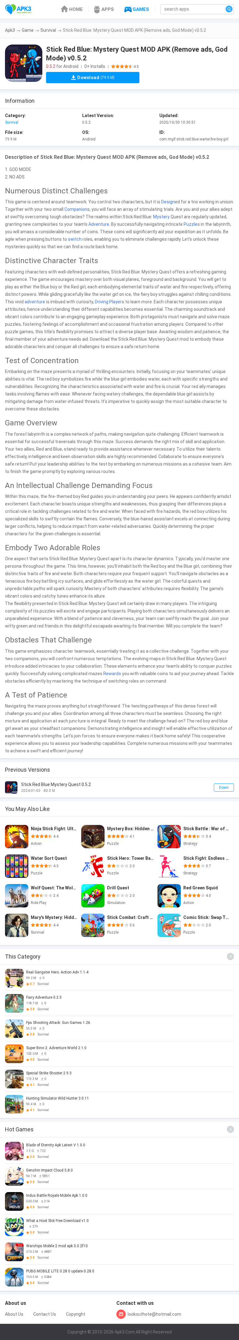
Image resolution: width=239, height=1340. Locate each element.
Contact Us (44, 1314)
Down (224, 787)
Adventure (98, 224)
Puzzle (190, 224)
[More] (230, 956)
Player (115, 301)
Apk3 (10, 30)
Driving (101, 301)
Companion (75, 209)
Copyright (75, 1314)
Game (28, 30)
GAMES (141, 9)
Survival (48, 30)
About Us (14, 1314)
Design (168, 201)
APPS (107, 9)
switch (75, 239)
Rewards (112, 673)
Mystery (161, 216)
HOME (76, 9)
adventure (35, 301)
